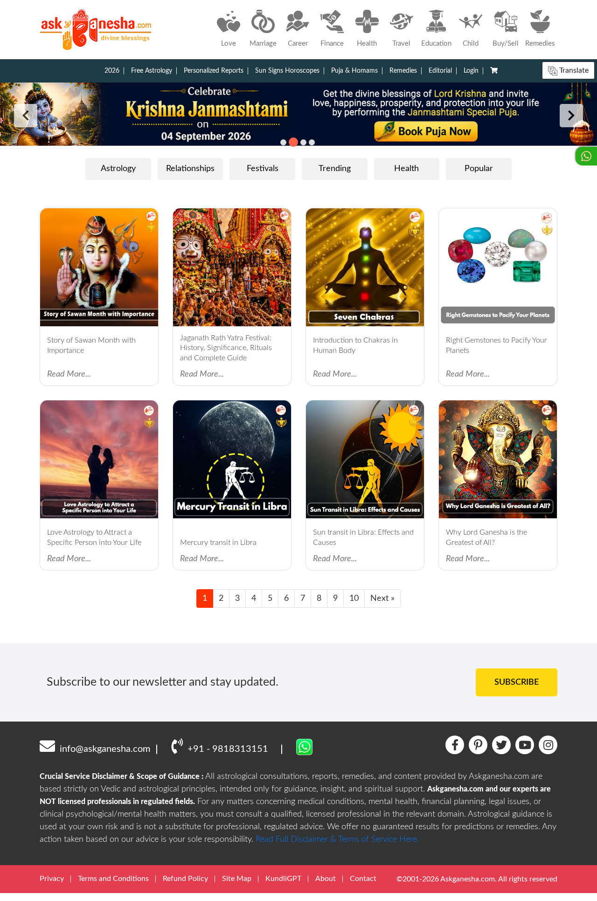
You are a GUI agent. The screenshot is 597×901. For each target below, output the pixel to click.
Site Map (236, 878)
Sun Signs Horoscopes (287, 71)
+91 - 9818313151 (227, 749)
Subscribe (516, 682)
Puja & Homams (354, 71)
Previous (25, 115)
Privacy (52, 878)
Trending (335, 169)
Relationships (190, 169)
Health (406, 169)
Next (571, 115)
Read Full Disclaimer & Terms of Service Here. (337, 839)
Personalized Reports (213, 71)
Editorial (440, 71)
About (325, 878)
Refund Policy (185, 878)
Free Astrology (151, 71)
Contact (363, 878)
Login (471, 71)
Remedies (403, 71)
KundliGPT (283, 878)
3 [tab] (303, 142)
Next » (382, 598)
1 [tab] (283, 142)
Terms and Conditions (113, 878)
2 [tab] (293, 142)
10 (354, 598)
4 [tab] (312, 142)
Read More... (69, 374)
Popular (479, 169)
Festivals (262, 169)
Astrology (118, 169)
